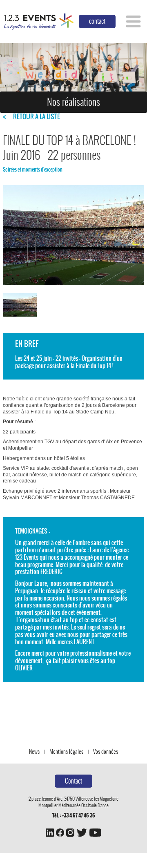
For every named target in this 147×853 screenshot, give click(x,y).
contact (97, 21)
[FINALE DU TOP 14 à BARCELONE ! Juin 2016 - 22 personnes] (20, 305)
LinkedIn (50, 832)
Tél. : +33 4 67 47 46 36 (73, 815)
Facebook (60, 832)
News (34, 751)
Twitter (81, 832)
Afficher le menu (133, 21)
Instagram (70, 832)
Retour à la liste (36, 117)
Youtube (95, 832)
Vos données (105, 751)
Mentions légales (66, 751)
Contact (73, 781)
